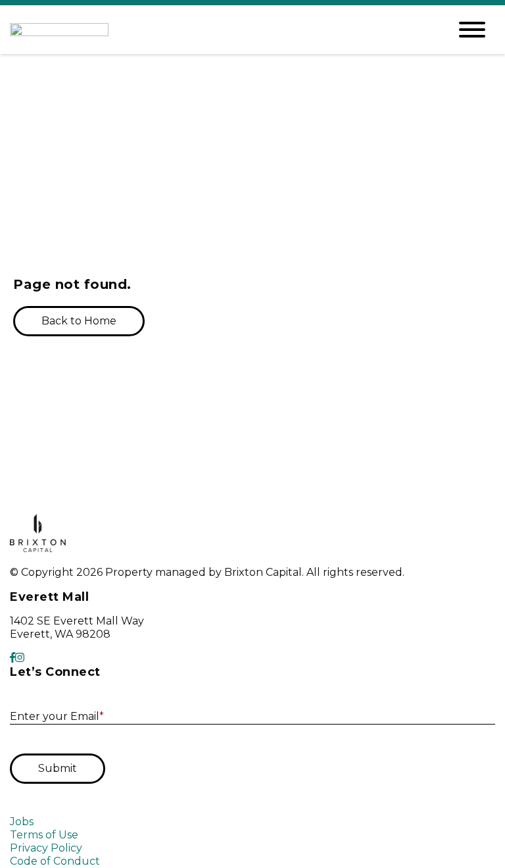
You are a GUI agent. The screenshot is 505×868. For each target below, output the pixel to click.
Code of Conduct (55, 861)
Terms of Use (44, 835)
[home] (219, 29)
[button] (79, 321)
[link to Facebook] (12, 657)
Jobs (22, 821)
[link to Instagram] (19, 657)
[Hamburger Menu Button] (472, 29)
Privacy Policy (46, 848)
